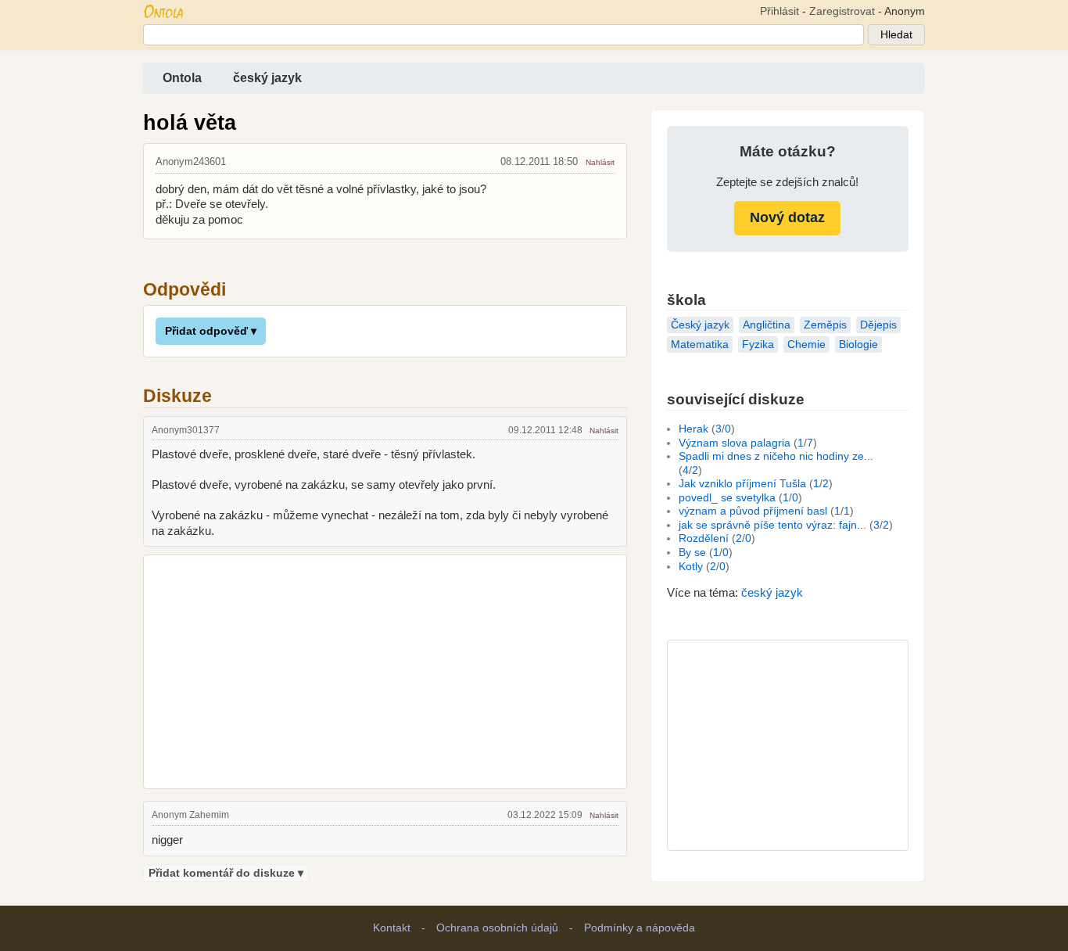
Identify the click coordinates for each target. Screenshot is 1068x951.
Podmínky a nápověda (639, 928)
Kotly (691, 566)
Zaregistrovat (842, 11)
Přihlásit (779, 11)
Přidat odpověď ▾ (210, 331)
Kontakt (391, 928)
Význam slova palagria (734, 443)
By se (692, 552)
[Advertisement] (385, 669)
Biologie (858, 344)
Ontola (182, 77)
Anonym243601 (191, 161)
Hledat (896, 35)
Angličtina (766, 325)
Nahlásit (600, 162)
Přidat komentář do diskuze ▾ (226, 873)
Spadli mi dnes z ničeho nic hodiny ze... (776, 456)
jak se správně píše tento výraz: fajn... (772, 525)
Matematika (700, 344)
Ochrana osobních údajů (497, 928)
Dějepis (878, 325)
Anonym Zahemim (190, 814)
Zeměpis (825, 325)
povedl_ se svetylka (727, 498)
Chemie (806, 344)
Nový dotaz (787, 217)
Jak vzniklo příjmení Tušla (742, 484)
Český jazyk (700, 325)
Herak (693, 429)
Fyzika (758, 344)
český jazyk (267, 77)
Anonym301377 (186, 430)
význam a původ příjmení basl (753, 511)
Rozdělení (704, 538)
